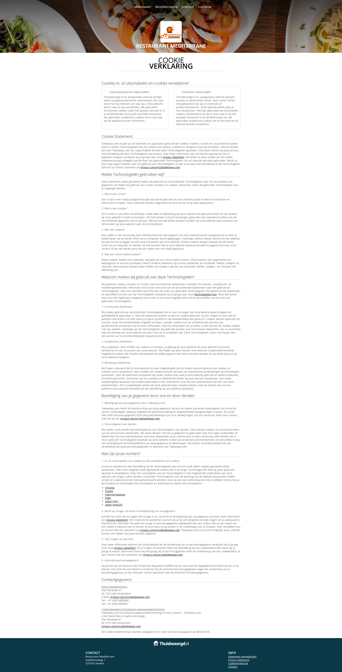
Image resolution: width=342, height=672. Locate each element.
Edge (108, 498)
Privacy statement (238, 660)
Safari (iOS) (111, 501)
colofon (204, 7)
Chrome (110, 487)
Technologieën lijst (205, 294)
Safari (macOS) (114, 504)
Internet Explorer (115, 494)
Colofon (232, 666)
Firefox (109, 491)
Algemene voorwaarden (242, 656)
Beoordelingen (166, 7)
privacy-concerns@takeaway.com (160, 167)
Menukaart (142, 7)
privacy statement (173, 157)
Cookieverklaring (238, 663)
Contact (188, 7)
